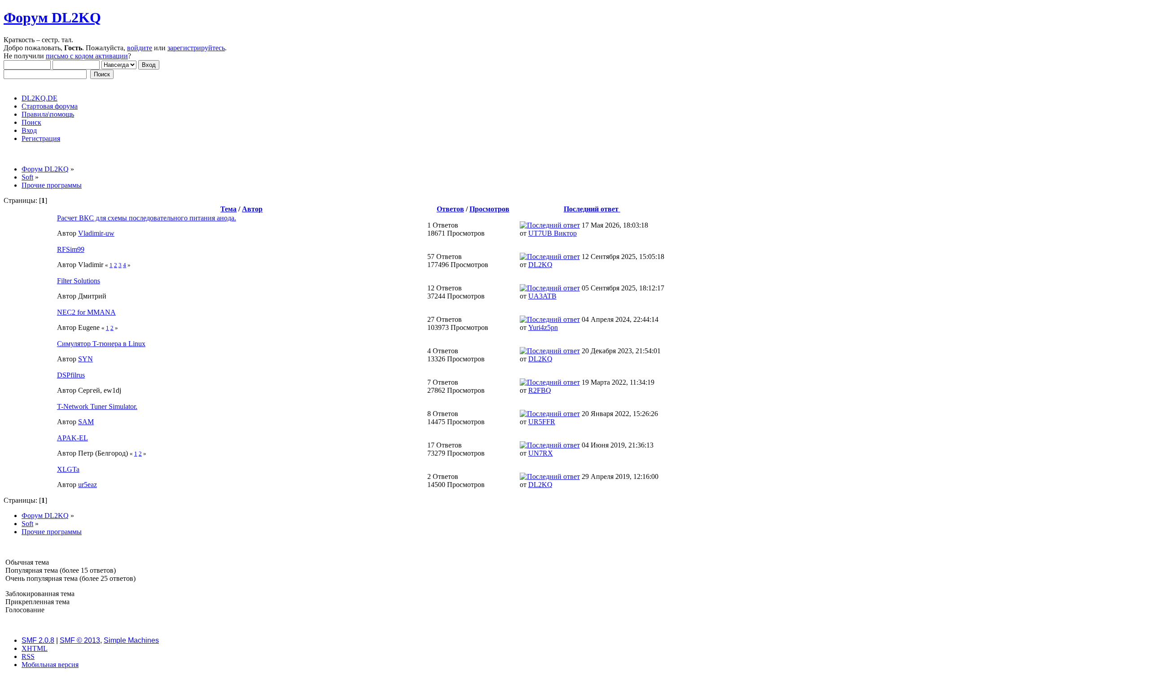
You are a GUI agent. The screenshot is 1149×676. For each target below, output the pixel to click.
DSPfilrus (71, 375)
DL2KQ (540, 264)
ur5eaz (87, 484)
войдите (139, 48)
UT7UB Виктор (552, 233)
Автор (252, 209)
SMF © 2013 (80, 640)
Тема (228, 209)
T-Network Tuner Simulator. (97, 406)
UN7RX (540, 453)
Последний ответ (592, 209)
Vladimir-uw (96, 233)
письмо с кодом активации (87, 56)
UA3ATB (542, 296)
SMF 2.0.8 (38, 640)
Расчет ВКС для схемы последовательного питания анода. (146, 218)
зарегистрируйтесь (196, 48)
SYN (85, 359)
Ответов (450, 209)
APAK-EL (72, 438)
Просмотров (489, 209)
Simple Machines (131, 640)
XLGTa (68, 469)
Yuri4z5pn (543, 327)
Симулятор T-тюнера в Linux (101, 343)
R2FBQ (539, 390)
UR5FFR (541, 422)
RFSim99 (70, 249)
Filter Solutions (78, 281)
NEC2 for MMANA (86, 312)
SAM (86, 422)
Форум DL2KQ (52, 17)
